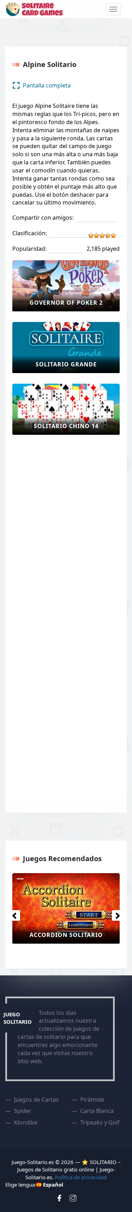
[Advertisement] (40, 551)
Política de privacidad (81, 1177)
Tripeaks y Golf (100, 1122)
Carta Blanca (97, 1111)
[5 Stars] (113, 235)
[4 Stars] (108, 235)
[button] (13, 913)
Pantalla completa (47, 85)
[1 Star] (91, 235)
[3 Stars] (102, 235)
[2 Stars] (96, 235)
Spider (22, 1111)
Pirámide (92, 1099)
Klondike (25, 1122)
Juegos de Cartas (36, 1099)
